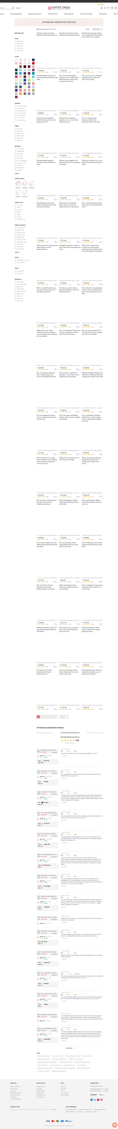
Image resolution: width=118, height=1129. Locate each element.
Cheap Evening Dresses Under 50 (82, 1062)
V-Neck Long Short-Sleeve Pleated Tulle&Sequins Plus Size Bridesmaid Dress (80, 323)
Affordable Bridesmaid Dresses (59, 1071)
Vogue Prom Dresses (42, 1065)
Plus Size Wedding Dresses (85, 1109)
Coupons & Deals (65, 1095)
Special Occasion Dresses (91, 1111)
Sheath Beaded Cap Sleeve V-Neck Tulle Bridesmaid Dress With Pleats (55, 111)
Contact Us (13, 1090)
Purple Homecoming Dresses (59, 1059)
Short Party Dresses (87, 1056)
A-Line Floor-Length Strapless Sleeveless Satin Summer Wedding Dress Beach (58, 535)
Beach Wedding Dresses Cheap (72, 1056)
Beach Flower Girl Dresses (44, 1056)
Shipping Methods (40, 1086)
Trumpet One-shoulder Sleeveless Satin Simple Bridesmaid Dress (54, 705)
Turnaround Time (40, 1093)
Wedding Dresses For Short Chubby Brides (65, 1068)
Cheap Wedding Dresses (71, 1109)
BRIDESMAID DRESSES (34, 14)
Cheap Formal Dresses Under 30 (45, 1068)
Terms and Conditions (15, 1095)
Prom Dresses (80, 1111)
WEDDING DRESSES (16, 14)
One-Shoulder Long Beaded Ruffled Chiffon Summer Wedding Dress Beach (79, 450)
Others (54, 1109)
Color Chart (63, 1088)
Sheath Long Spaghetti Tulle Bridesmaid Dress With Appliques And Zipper (79, 195)
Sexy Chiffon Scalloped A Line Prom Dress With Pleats (74, 493)
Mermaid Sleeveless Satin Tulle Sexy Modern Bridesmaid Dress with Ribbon (57, 663)
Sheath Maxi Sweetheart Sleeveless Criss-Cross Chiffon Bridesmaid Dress (79, 153)
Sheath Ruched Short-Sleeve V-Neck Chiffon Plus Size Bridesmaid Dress (79, 280)
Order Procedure (40, 1097)
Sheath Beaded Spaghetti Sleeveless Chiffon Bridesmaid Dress (53, 195)
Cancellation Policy (40, 1095)
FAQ (62, 1090)
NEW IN (116, 14)
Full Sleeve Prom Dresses (43, 1071)
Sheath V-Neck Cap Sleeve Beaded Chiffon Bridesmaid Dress (53, 68)
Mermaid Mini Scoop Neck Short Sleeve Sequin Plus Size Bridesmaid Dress (57, 280)
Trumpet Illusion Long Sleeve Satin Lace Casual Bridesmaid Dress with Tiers (79, 663)
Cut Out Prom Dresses (57, 1056)
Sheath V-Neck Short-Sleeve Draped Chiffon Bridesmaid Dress (76, 68)
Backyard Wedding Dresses (84, 1068)
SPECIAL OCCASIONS (86, 14)
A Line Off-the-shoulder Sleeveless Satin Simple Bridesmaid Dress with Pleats (58, 620)
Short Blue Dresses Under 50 (75, 1059)
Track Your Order (64, 1093)
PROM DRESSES (69, 14)
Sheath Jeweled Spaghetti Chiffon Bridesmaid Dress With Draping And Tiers (57, 153)
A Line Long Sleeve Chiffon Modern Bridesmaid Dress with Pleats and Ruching (80, 705)
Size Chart (63, 1086)
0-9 (51, 1109)
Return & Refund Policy (15, 1093)
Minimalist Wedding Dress (44, 1059)
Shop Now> (54, 752)
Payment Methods (40, 1090)
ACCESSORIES (103, 14)
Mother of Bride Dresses (99, 1109)
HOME (2, 14)
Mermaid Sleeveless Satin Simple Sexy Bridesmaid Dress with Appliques (78, 620)
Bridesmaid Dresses (70, 1111)
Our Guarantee (13, 1088)
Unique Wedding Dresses (69, 1065)
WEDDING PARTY (53, 14)
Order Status (39, 1088)
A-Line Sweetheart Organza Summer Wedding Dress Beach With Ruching (57, 450)
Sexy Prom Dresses (81, 1065)
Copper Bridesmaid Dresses (65, 1062)
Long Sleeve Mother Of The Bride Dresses (47, 1062)
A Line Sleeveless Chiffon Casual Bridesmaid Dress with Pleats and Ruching (79, 578)
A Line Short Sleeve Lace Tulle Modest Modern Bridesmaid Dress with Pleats (57, 578)
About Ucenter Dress (15, 1086)
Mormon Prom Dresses (55, 1065)
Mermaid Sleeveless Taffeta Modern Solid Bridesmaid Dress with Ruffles (78, 535)
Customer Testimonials (15, 1099)
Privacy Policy (13, 1097)
